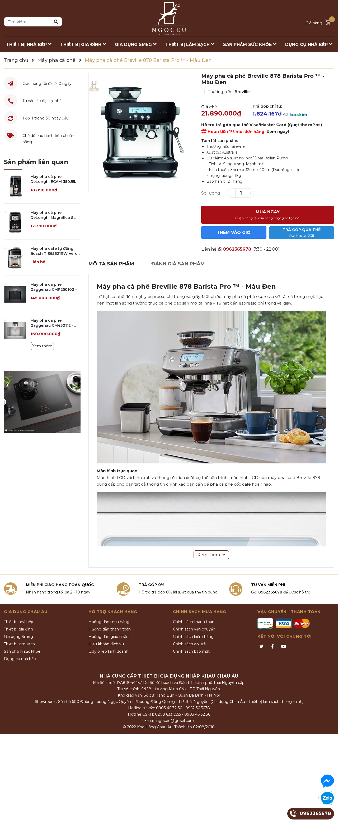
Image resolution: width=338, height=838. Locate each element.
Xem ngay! (277, 131)
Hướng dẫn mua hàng (108, 621)
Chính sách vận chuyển (194, 629)
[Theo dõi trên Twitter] (261, 647)
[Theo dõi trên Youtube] (284, 647)
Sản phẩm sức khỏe (22, 651)
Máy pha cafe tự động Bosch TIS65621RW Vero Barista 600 (54, 253)
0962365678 (237, 249)
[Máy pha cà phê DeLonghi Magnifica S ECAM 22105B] (15, 221)
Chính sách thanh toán (193, 621)
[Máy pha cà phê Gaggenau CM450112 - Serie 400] (15, 329)
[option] (140, 132)
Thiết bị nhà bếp (18, 621)
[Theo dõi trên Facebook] (272, 647)
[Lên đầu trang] (329, 829)
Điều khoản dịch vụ (106, 644)
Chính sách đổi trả (189, 644)
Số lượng (210, 193)
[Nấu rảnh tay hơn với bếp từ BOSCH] (42, 402)
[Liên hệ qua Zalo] (327, 798)
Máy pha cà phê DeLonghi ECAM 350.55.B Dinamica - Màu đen (54, 181)
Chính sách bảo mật (191, 651)
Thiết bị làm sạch (19, 644)
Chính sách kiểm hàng (193, 636)
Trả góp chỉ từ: (267, 106)
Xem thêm (42, 346)
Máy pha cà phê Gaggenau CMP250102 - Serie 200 (53, 289)
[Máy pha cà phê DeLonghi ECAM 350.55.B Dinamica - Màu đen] (15, 185)
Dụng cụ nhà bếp (20, 658)
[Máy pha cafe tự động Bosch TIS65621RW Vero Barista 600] (15, 257)
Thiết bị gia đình (18, 629)
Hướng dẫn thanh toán (109, 629)
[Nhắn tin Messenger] (327, 781)
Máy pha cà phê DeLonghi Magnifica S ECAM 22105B (51, 217)
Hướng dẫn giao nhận (108, 636)
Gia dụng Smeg (18, 636)
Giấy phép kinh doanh (108, 651)
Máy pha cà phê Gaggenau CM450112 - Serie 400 (51, 325)
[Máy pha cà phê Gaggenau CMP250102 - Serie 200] (15, 293)
